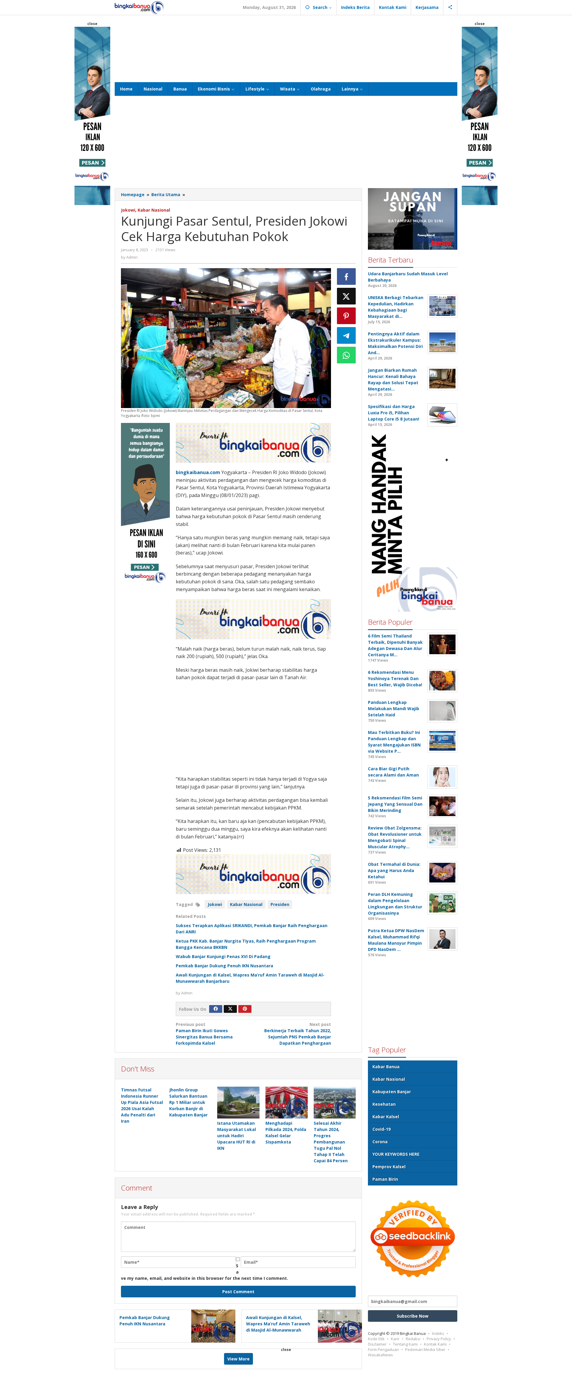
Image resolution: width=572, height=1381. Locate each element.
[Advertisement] (286, 48)
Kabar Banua (386, 1066)
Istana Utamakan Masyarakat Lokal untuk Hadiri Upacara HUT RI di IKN (236, 1135)
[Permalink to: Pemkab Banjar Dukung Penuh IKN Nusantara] (211, 1325)
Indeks (438, 1333)
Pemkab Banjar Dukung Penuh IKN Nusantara (224, 965)
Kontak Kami (435, 1343)
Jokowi (128, 210)
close (92, 23)
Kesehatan (384, 1104)
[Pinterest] (244, 1009)
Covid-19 (381, 1129)
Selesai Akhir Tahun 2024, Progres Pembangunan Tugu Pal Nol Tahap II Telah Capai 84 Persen (331, 1141)
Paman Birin (385, 1179)
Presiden (280, 904)
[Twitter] (230, 1009)
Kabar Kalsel (385, 1116)
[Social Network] (450, 7)
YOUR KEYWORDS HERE (395, 1154)
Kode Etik (376, 1338)
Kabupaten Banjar (391, 1091)
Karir (395, 1338)
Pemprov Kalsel (388, 1166)
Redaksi (413, 1338)
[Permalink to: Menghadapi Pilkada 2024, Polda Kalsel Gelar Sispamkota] (286, 1102)
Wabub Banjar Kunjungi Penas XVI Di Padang (223, 956)
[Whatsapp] (346, 355)
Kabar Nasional (154, 210)
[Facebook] (215, 1009)
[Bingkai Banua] (139, 7)
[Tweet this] (346, 296)
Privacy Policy (439, 1338)
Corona (380, 1141)
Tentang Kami (405, 1343)
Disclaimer (377, 1343)
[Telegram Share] (346, 335)
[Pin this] (346, 315)
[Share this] (346, 276)
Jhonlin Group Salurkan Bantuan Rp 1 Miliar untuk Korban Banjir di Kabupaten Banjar (188, 1102)
